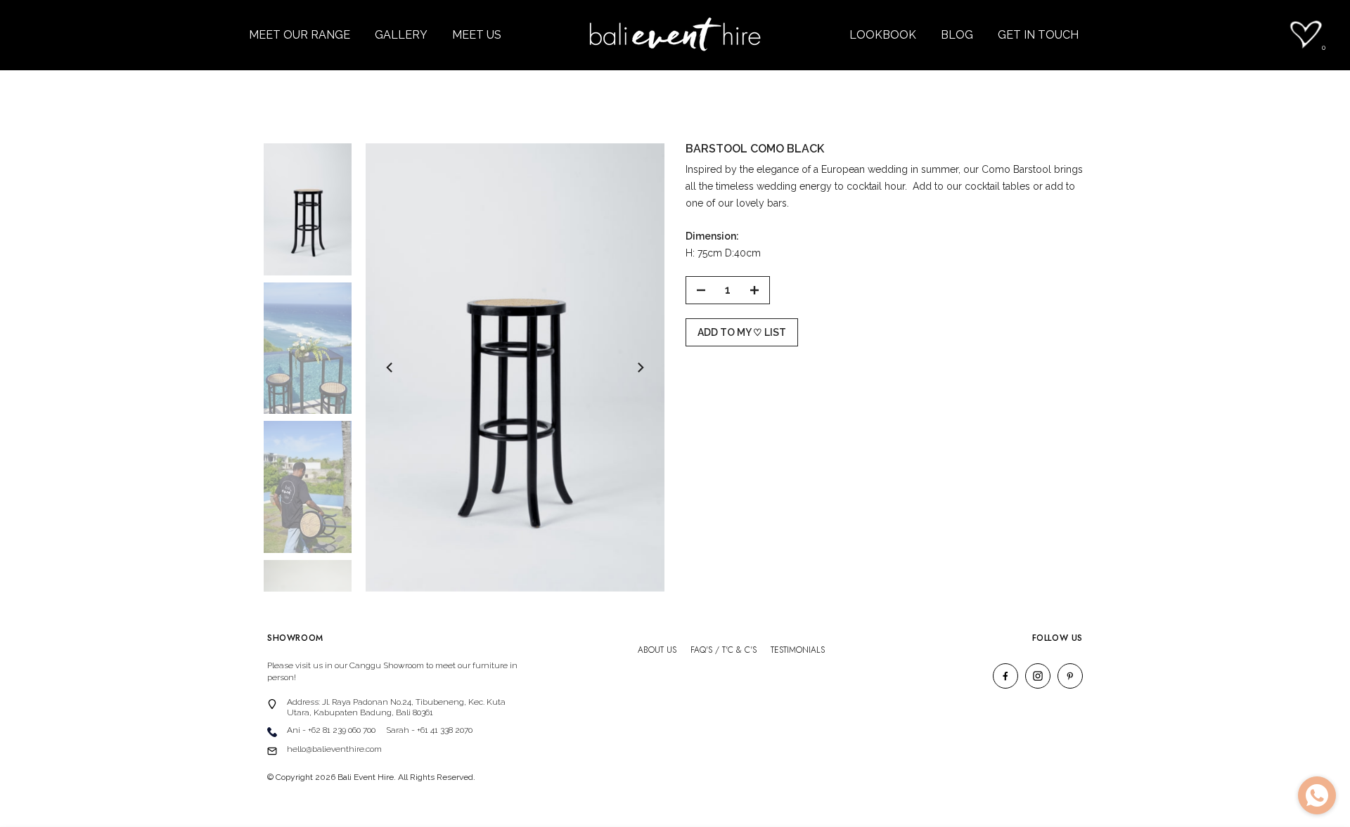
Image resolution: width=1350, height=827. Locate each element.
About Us (657, 650)
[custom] (1005, 676)
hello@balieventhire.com (334, 749)
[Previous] (390, 367)
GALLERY (401, 34)
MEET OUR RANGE (299, 34)
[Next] (640, 367)
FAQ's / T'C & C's (723, 650)
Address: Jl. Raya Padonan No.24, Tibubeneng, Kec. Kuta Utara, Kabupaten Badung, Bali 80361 (396, 707)
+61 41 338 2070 (444, 730)
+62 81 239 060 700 (341, 730)
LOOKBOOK (882, 34)
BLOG (957, 34)
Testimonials (798, 650)
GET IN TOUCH (1038, 34)
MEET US (476, 34)
